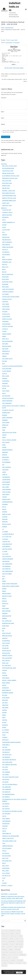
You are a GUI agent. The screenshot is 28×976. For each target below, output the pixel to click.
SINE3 (3, 717)
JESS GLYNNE (6, 484)
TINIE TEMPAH (6, 818)
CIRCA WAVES (6, 309)
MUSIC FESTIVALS (5, 952)
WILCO (4, 863)
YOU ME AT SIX (6, 875)
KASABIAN (5, 504)
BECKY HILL (5, 267)
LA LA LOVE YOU (6, 536)
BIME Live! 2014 (5, 933)
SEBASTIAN (5, 705)
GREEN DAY (5, 425)
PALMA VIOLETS (6, 650)
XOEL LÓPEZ (5, 870)
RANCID (4, 685)
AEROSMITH (5, 217)
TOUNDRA (5, 826)
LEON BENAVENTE (7, 544)
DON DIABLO (5, 353)
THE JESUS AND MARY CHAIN (10, 777)
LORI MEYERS (5, 561)
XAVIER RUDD (6, 868)
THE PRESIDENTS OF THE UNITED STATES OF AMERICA (14, 800)
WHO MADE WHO (6, 860)
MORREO (4, 618)
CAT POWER (5, 294)
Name (3, 111)
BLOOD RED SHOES (7, 281)
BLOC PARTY (5, 279)
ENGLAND (11, 938)
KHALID (4, 509)
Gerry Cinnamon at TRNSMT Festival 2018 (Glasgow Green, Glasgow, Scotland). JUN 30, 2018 (13, 913)
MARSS (4, 591)
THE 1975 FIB (15, 957)
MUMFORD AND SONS (8, 623)
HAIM (3, 430)
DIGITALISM (5, 348)
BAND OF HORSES (7, 259)
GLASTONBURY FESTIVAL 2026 (10, 175)
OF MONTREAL (6, 640)
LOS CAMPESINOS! (7, 563)
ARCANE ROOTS (6, 239)
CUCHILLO (5, 329)
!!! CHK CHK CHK (6, 210)
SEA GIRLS (5, 702)
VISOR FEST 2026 (7, 205)
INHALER (4, 454)
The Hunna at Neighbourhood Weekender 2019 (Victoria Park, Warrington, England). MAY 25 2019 (13, 902)
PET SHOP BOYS (6, 665)
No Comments (16, 42)
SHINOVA (4, 710)
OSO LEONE (5, 645)
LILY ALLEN (5, 554)
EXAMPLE (4, 378)
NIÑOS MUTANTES (7, 635)
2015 (7, 930)
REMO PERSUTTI (6, 690)
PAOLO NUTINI (6, 653)
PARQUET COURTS (7, 655)
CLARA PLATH (6, 314)
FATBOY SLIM (5, 386)
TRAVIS (4, 831)
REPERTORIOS (4, 954)
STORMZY (4, 737)
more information (11, 972)
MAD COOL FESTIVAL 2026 (9, 166)
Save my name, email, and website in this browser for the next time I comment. (15, 131)
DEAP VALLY (5, 338)
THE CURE (5, 767)
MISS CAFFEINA (6, 611)
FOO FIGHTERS (6, 395)
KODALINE (5, 519)
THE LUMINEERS (6, 789)
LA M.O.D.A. (5, 539)
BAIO (3, 257)
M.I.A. (3, 576)
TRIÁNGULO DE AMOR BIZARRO (10, 836)
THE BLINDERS (6, 757)
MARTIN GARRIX (6, 593)
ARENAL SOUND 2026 (8, 173)
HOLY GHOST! (6, 442)
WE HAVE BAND (6, 855)
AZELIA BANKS (6, 254)
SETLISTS (15, 954)
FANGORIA (5, 383)
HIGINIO (4, 435)
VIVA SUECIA (5, 853)
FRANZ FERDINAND (7, 400)
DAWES (4, 336)
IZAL (3, 464)
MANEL (4, 581)
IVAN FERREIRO (6, 462)
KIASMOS (4, 511)
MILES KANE (5, 608)
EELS (3, 363)
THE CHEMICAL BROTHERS (9, 764)
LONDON (15, 946)
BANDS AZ (4, 208)
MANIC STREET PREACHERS (9, 583)
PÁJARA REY (5, 648)
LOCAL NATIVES (6, 556)
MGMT (4, 606)
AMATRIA (4, 234)
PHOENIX (4, 670)
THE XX (4, 816)
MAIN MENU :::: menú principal (9, 894)
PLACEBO (4, 675)
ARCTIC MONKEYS (7, 242)
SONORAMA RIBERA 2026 (9, 200)
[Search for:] (14, 921)
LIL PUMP (4, 551)
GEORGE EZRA (6, 412)
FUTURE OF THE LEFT (8, 410)
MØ (3, 630)
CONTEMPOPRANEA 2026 (9, 195)
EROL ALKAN (5, 376)
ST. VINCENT (5, 730)
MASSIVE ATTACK (7, 596)
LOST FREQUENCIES (7, 571)
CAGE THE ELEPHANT (8, 289)
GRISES (4, 427)
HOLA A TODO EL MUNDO (9, 440)
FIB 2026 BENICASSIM (8, 168)
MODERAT (5, 613)
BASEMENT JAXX (6, 262)
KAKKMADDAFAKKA (7, 502)
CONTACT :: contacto (6, 885)
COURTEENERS (6, 324)
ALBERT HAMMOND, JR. (8, 222)
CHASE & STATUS (7, 299)
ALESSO (4, 224)
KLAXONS (4, 516)
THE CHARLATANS (7, 762)
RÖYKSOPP (5, 700)
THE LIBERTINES (6, 787)
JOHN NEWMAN (6, 489)
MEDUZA (4, 601)
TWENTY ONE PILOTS (8, 838)
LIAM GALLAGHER (7, 549)
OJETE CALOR (6, 643)
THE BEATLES (6, 752)
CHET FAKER (5, 304)
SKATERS (4, 720)
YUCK (3, 878)
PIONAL (4, 673)
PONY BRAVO (5, 678)
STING (4, 735)
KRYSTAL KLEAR (6, 524)
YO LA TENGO (6, 873)
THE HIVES (5, 769)
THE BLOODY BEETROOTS (9, 759)
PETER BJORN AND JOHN (9, 668)
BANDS (18, 930)
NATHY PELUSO (6, 633)
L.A (3, 529)
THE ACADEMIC (6, 749)
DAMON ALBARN (6, 334)
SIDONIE (4, 712)
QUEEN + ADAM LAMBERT (9, 680)
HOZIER (4, 447)
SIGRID (4, 715)
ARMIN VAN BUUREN (7, 247)
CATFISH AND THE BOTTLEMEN (10, 296)
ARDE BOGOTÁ (6, 244)
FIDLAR (4, 388)
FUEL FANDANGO (6, 403)
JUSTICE (4, 497)
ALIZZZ (4, 227)
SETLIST (10, 954)
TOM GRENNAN (6, 821)
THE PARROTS (6, 796)
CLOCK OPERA (6, 316)
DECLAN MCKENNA (7, 341)
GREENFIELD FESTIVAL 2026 (9, 178)
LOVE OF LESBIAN (7, 573)
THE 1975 (4, 747)
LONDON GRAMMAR (7, 559)
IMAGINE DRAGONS (7, 449)
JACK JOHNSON (6, 467)
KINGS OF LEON (6, 514)
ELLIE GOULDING (6, 368)
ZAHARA (4, 883)
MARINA (4, 588)
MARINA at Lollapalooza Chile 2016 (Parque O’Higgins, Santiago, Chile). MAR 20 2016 (12, 897)
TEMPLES (3, 957)
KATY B (4, 507)
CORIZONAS (5, 321)
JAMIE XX (4, 474)
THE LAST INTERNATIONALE (9, 784)
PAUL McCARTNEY (7, 658)
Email (2, 118)
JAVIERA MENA (6, 479)
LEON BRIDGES (6, 546)
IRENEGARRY (5, 457)
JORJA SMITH (6, 494)
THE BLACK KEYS (6, 754)
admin (4, 40)
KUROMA (4, 526)
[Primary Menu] (26, 9)
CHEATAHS (5, 301)
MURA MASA (5, 625)
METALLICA (5, 603)
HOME (4, 445)
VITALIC (4, 850)
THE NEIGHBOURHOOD (8, 794)
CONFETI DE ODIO (7, 319)
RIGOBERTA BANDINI (7, 692)
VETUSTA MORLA (6, 848)
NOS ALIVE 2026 (6, 180)
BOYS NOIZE (5, 286)
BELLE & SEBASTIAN (7, 274)
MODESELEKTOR (6, 616)
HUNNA (3, 946)
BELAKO (4, 272)
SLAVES (4, 722)
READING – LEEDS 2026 (8, 190)
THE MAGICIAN (6, 792)
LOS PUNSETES (6, 568)
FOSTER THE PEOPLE (8, 398)
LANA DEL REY (6, 541)
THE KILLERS (5, 779)
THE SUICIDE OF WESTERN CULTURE (12, 811)
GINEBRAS (5, 420)
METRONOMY (4, 949)
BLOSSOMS (5, 284)
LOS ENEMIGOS (6, 566)
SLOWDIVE (5, 725)
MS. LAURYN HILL (7, 620)
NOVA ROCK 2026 (7, 183)
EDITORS (4, 361)
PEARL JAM (5, 663)
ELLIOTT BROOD (6, 371)
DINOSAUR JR (6, 351)
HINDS (4, 437)
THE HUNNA (5, 774)
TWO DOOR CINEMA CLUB (9, 841)
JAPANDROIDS (6, 477)
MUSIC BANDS (17, 949)
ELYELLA (4, 373)
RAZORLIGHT (5, 687)
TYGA (3, 843)
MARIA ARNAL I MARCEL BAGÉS (10, 586)
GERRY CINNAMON (7, 417)
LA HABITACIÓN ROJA (8, 534)
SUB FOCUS (5, 739)
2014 (3, 930)
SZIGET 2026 (5, 203)
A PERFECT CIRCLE (7, 212)
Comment (3, 97)
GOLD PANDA (5, 422)
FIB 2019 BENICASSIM (11, 941)
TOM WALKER (5, 823)
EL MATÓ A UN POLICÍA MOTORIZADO (12, 366)
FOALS (4, 393)
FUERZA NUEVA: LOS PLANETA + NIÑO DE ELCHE (13, 406)
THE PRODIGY (6, 803)
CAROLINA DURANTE (7, 291)
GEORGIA (4, 415)
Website (3, 124)
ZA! (3, 880)
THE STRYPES (6, 808)
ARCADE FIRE (5, 237)
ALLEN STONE (6, 229)
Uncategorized (9, 42)
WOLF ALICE (5, 865)
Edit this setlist (8, 68)
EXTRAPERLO (5, 381)
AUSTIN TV (5, 249)
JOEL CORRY (5, 487)
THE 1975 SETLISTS (5, 960)
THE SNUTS (5, 806)
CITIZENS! (4, 311)
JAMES (4, 472)
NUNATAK (4, 638)
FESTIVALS (4, 164)
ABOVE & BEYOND (7, 215)
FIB (21, 938)
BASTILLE (4, 264)
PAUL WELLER (6, 660)
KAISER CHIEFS (6, 499)
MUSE (3, 628)
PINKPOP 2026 (6, 185)
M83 (3, 578)
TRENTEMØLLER (6, 833)
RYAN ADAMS (5, 697)
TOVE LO (4, 828)
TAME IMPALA (6, 744)
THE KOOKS (5, 782)
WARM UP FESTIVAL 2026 (9, 198)
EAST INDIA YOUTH (7, 358)
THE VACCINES (6, 813)
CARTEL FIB (18, 933)
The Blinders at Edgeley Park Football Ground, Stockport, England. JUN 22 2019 (13, 908)
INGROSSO (5, 452)
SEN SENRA (5, 707)
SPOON (4, 727)
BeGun (4, 269)
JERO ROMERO (6, 482)
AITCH (4, 219)
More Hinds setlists (18, 68)
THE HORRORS (6, 772)
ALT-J (3, 232)
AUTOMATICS (5, 252)
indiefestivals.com (14, 6)
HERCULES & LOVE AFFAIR (9, 432)
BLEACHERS (5, 276)
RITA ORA (4, 695)
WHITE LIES (5, 858)
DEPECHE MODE (6, 346)
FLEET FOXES (5, 391)
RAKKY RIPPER (6, 682)
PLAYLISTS (20, 952)
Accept (19, 972)
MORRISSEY (11, 949)
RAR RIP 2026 (5, 188)
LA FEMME (5, 531)
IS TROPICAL (5, 459)
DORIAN (4, 356)
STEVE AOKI (5, 732)
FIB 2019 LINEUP (20, 941)
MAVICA (4, 598)
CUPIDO (4, 331)
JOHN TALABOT (6, 492)
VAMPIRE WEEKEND (7, 846)
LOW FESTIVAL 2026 (7, 170)
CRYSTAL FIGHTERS (7, 326)
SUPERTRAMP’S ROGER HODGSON (11, 742)
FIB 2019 (3, 941)
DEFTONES (5, 343)
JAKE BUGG (5, 469)
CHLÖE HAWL (6, 306)
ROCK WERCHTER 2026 (8, 193)
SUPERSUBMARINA (22, 954)
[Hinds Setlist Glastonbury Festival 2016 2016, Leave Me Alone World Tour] (14, 55)
